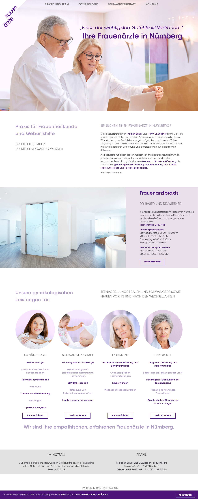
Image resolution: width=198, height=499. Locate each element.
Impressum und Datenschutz (100, 488)
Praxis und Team (57, 4)
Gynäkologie (88, 4)
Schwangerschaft (122, 4)
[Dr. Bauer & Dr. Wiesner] (14, 14)
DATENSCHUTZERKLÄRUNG (95, 495)
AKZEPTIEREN (185, 495)
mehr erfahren (152, 262)
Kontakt (152, 4)
